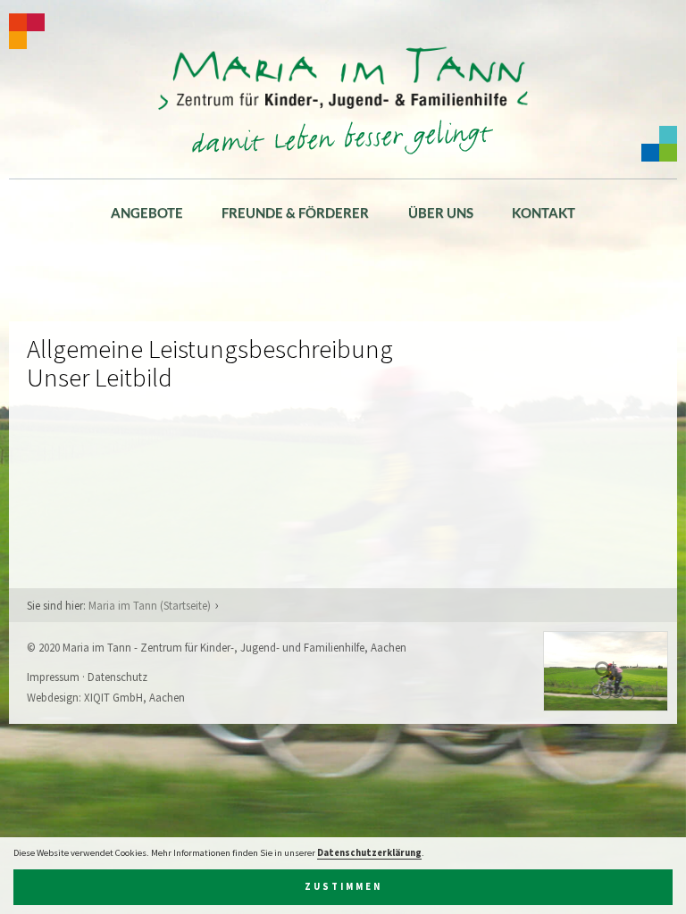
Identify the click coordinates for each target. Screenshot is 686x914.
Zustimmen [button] (343, 887)
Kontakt (543, 212)
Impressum (53, 676)
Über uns (440, 212)
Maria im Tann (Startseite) (149, 605)
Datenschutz (117, 676)
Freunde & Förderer (295, 212)
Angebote (147, 212)
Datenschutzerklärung (369, 853)
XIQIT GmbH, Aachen (134, 697)
